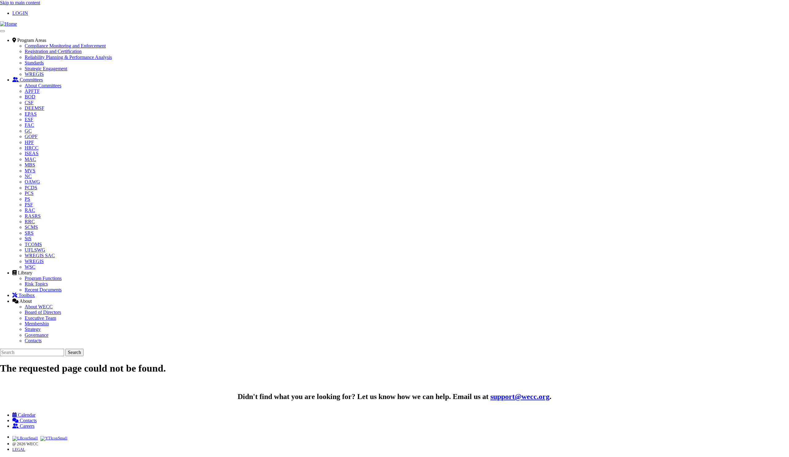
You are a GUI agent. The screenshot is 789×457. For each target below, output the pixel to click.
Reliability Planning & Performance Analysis (68, 57)
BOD (30, 96)
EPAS (31, 114)
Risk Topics (36, 283)
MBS (30, 164)
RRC (30, 221)
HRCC (32, 147)
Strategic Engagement (46, 68)
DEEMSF (34, 108)
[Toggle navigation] (2, 31)
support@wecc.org (520, 397)
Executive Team (40, 318)
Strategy (33, 329)
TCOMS (33, 244)
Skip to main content (20, 2)
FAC (29, 125)
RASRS (33, 216)
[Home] (8, 24)
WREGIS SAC (40, 255)
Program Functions (43, 278)
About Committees (43, 85)
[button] (29, 40)
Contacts (33, 340)
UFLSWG (35, 250)
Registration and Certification (53, 51)
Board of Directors (43, 312)
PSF (29, 204)
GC (28, 131)
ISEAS (32, 153)
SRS (29, 233)
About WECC (39, 306)
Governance (36, 335)
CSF (29, 102)
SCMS (31, 227)
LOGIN (20, 13)
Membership (37, 323)
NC (28, 176)
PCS (29, 193)
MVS (30, 170)
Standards (34, 62)
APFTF (32, 91)
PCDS (31, 187)
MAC (30, 159)
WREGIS (34, 74)
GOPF (31, 136)
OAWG (32, 181)
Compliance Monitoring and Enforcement (65, 45)
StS (28, 238)
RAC (30, 210)
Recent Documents (43, 289)
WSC (30, 267)
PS (27, 199)
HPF (29, 142)
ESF (29, 119)
